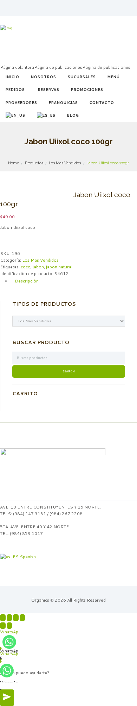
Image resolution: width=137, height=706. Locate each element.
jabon (38, 267)
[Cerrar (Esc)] (3, 617)
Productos (34, 163)
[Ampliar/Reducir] (22, 617)
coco (26, 267)
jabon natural (59, 267)
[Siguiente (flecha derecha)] (9, 625)
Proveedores (21, 103)
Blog (73, 115)
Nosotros (43, 77)
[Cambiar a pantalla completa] (16, 617)
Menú (113, 77)
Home (13, 163)
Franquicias (63, 103)
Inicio (12, 77)
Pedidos (15, 89)
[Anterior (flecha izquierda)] (3, 625)
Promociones (87, 89)
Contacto (102, 103)
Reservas (48, 89)
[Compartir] (9, 617)
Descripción (27, 281)
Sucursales (82, 77)
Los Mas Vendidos (65, 163)
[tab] (74, 281)
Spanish (27, 557)
